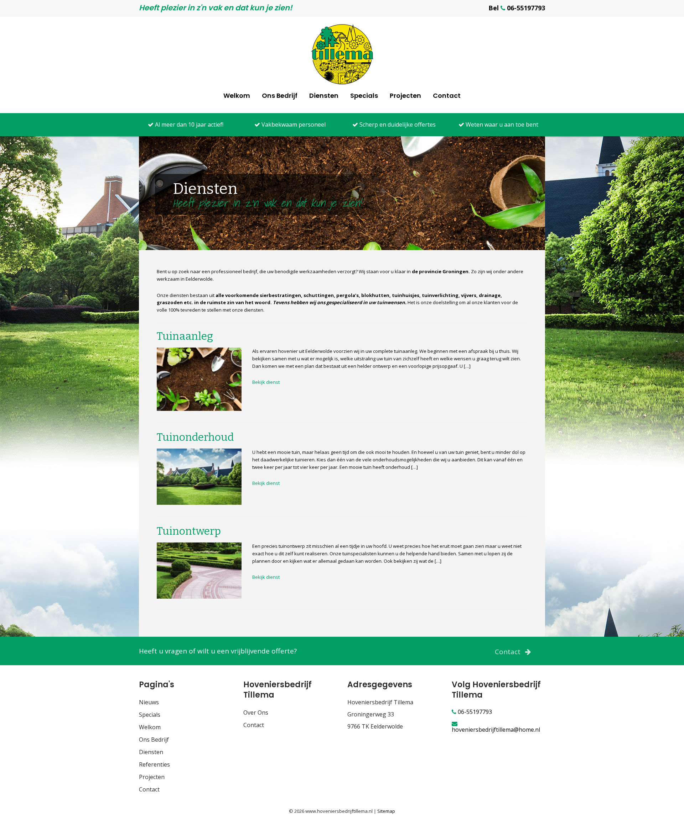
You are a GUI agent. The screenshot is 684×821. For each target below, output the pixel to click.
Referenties (154, 764)
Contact (447, 95)
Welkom (236, 95)
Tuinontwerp (189, 531)
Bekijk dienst (266, 382)
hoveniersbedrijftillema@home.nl (496, 729)
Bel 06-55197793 (516, 8)
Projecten (405, 95)
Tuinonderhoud (195, 437)
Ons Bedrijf (279, 95)
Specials (364, 95)
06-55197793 (474, 712)
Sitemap (386, 811)
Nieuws (149, 702)
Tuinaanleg (185, 336)
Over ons (255, 712)
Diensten (323, 95)
